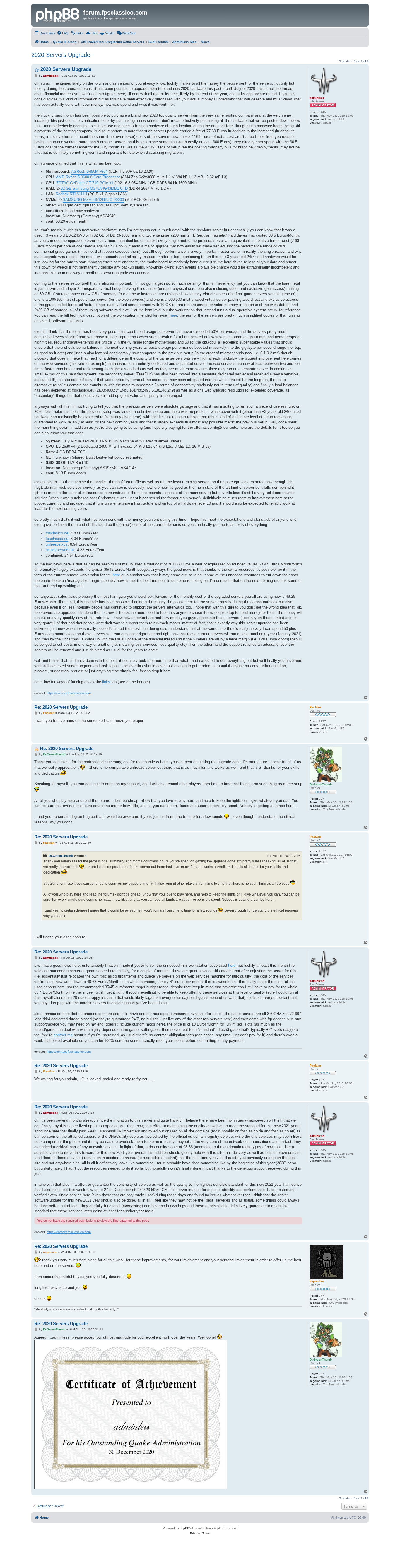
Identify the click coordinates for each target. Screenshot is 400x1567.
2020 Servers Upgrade (60, 55)
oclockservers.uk (60, 550)
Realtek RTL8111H (71, 194)
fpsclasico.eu (57, 538)
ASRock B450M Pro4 (89, 171)
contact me (63, 1035)
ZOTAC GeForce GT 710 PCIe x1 (84, 183)
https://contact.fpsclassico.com (69, 693)
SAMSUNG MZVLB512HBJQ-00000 (93, 199)
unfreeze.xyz (57, 544)
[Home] (58, 14)
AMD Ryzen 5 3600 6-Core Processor (88, 177)
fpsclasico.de (57, 533)
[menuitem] (63, 33)
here (173, 315)
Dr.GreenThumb (61, 855)
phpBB (184, 1528)
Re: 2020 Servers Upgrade (61, 707)
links (106, 682)
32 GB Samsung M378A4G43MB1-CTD (94, 188)
